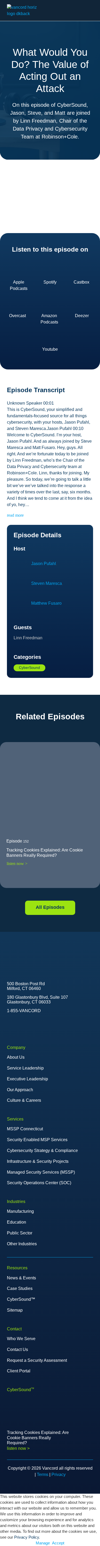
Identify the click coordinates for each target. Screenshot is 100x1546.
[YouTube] (19, 1026)
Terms (42, 1474)
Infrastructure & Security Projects (38, 1161)
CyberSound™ (21, 1299)
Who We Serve (21, 1338)
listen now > (17, 863)
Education (16, 1222)
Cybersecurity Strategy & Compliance (42, 1150)
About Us (16, 1057)
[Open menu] (90, 10)
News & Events (21, 1278)
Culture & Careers (24, 1100)
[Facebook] (31, 1026)
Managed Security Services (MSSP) (41, 1172)
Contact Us (17, 1349)
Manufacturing (20, 1211)
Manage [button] (43, 1543)
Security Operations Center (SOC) (39, 1183)
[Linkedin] (42, 1026)
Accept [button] (58, 1543)
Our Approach (20, 1089)
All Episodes (50, 907)
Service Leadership (25, 1068)
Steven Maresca (46, 583)
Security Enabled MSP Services (37, 1139)
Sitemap (15, 1310)
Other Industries (22, 1244)
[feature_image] (50, 791)
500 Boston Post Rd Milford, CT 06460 (26, 986)
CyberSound (29, 667)
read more (15, 515)
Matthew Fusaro (46, 603)
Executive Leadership (27, 1079)
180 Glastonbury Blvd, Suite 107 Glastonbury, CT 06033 (37, 999)
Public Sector (19, 1233)
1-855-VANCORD (24, 1010)
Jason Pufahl (43, 563)
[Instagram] (53, 1026)
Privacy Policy (26, 1537)
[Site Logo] (26, 10)
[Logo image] (24, 951)
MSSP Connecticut (25, 1129)
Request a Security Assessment (37, 1360)
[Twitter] (8, 1026)
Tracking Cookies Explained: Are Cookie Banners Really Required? (44, 853)
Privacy (58, 1474)
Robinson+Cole (60, 137)
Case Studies (20, 1288)
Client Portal (18, 1371)
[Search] (79, 10)
